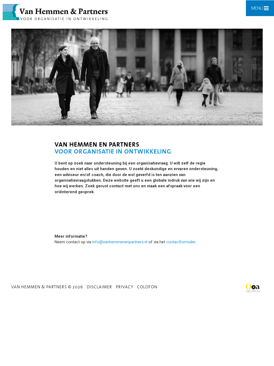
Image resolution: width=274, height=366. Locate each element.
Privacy (124, 286)
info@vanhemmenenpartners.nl (119, 242)
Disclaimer (99, 286)
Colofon (147, 286)
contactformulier (181, 242)
